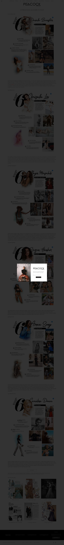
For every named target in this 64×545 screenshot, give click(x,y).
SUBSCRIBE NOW (38, 277)
